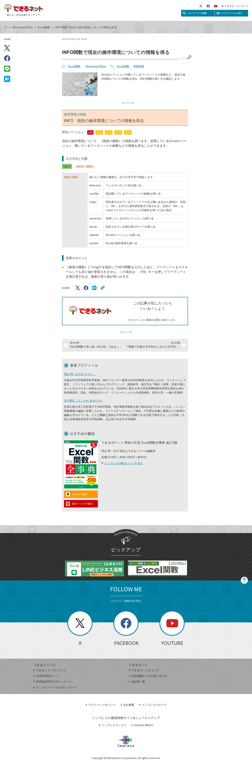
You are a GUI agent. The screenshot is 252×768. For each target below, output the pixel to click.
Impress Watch (143, 725)
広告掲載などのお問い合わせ (149, 675)
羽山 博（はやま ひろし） (80, 374)
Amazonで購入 (80, 494)
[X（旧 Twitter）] (200, 6)
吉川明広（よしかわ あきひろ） (83, 400)
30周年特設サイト (47, 675)
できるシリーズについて (51, 670)
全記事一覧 (138, 681)
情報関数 (138, 66)
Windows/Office (22, 27)
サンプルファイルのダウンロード (56, 687)
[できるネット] (5, 27)
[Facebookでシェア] (7, 58)
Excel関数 (44, 27)
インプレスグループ (154, 704)
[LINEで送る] (7, 68)
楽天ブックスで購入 (82, 503)
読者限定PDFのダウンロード (54, 681)
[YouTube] (216, 6)
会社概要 (128, 704)
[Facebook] (208, 6)
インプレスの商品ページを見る (123, 463)
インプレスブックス (114, 725)
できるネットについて (236, 6)
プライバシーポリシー (102, 704)
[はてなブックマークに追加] (7, 79)
